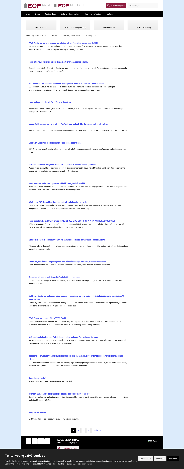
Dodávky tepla (50, 14)
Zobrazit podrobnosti (83, 464)
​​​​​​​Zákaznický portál (118, 6)
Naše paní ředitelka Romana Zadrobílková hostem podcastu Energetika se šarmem (63, 337)
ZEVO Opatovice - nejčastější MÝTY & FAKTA (47, 318)
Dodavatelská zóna (69, 448)
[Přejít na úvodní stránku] (54, 5)
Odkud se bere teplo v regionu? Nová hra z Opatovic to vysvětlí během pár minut (62, 164)
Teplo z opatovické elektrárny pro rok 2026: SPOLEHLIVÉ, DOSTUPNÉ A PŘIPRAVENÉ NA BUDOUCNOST (72, 221)
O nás (37, 14)
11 (110, 430)
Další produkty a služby (70, 14)
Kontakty (109, 14)
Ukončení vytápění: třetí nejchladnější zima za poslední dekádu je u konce (59, 394)
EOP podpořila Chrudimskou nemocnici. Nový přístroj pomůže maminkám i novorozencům (66, 83)
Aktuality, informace (71, 35)
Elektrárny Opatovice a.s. (36, 35)
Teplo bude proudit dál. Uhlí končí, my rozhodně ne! (50, 102)
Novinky (88, 35)
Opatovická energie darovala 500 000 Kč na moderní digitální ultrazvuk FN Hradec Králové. (67, 239)
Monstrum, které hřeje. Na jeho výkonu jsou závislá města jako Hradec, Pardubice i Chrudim (67, 261)
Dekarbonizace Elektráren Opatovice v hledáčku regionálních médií (57, 183)
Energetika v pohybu (37, 412)
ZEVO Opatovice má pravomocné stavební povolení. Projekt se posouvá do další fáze (64, 43)
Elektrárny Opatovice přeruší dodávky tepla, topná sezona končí (55, 143)
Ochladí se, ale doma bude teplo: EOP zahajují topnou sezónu (54, 277)
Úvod (28, 14)
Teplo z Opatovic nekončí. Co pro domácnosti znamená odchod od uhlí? (58, 62)
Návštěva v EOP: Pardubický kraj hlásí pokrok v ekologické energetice (58, 202)
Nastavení (160, 459)
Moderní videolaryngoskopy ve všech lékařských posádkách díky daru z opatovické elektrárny (68, 124)
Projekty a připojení (93, 14)
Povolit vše (173, 459)
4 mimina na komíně (37, 378)
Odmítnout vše (145, 459)
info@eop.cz (72, 443)
